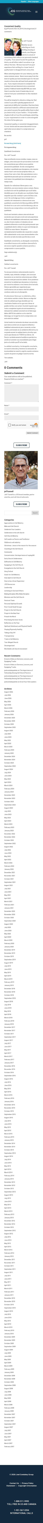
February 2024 (9, 789)
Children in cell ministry (12, 542)
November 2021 (9, 876)
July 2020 (7, 927)
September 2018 (10, 998)
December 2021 (9, 872)
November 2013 (9, 1185)
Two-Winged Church (11, 642)
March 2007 (8, 1443)
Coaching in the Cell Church (13, 549)
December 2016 (9, 1066)
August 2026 (8, 692)
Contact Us (14, 1483)
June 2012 (7, 1240)
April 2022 (7, 859)
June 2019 (7, 969)
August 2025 (8, 730)
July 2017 (7, 1043)
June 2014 (7, 1163)
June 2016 (7, 1085)
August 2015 (8, 1117)
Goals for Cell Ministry (12, 575)
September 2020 (10, 921)
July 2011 (7, 1275)
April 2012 (7, 1246)
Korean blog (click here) (12, 143)
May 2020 (7, 934)
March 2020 (8, 940)
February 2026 (9, 711)
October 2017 (9, 1034)
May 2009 (7, 1359)
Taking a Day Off (9, 633)
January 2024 (9, 792)
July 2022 (7, 850)
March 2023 (8, 824)
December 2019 (9, 950)
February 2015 (9, 1137)
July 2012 (7, 1237)
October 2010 (9, 1305)
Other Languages (33, 1)
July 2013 (7, 1198)
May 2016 (7, 1088)
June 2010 (7, 1317)
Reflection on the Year (12, 623)
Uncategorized (29, 29)
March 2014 (8, 1172)
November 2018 (9, 992)
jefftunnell (9, 29)
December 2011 (9, 1259)
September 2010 (10, 1308)
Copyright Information (27, 1486)
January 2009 (9, 1372)
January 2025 (9, 753)
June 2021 (7, 892)
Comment (8, 383)
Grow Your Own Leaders (28, 682)
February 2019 (9, 982)
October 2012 (9, 1227)
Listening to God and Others (14, 591)
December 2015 (9, 1105)
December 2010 (9, 1298)
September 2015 (10, 1114)
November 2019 (9, 953)
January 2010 (9, 1334)
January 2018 (9, 1024)
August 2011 (8, 1272)
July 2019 (7, 966)
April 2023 (7, 821)
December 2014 (9, 1143)
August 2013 (8, 1195)
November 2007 (9, 1417)
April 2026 (7, 705)
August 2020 (8, 924)
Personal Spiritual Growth (13, 604)
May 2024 (7, 779)
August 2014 (8, 1156)
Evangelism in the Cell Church (14, 568)
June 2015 (7, 1124)
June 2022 (7, 853)
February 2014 (9, 1175)
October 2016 (9, 1072)
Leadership (8, 587)
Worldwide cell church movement (15, 649)
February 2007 (9, 1446)
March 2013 (8, 1211)
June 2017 (7, 1046)
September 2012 (10, 1230)
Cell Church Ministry (11, 536)
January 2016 (9, 1101)
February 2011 (9, 1292)
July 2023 (7, 811)
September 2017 (10, 1037)
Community (8, 552)
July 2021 (7, 888)
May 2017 (7, 1050)
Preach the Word (10, 616)
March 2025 (8, 747)
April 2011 (7, 1285)
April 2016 (7, 1092)
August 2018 (8, 1001)
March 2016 (8, 1095)
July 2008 (7, 1392)
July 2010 (7, 1314)
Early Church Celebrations (13, 558)
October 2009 (9, 1343)
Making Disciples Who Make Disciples (16, 594)
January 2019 (9, 985)
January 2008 (9, 1411)
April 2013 (7, 1208)
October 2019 (9, 956)
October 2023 (9, 801)
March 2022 (8, 863)
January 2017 (9, 1063)
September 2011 (10, 1269)
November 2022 (9, 837)
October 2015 (9, 1111)
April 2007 (7, 1440)
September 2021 (10, 882)
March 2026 (8, 708)
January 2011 (9, 1295)
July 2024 (7, 772)
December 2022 (9, 834)
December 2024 (9, 756)
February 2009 (9, 1369)
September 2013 (10, 1192)
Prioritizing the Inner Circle (13, 620)
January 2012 (9, 1256)
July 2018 (7, 1005)
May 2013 (7, 1204)
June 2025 (7, 737)
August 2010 (8, 1311)
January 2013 (9, 1217)
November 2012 (9, 1224)
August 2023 (8, 808)
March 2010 (8, 1327)
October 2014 (9, 1150)
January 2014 (9, 1179)
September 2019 (10, 959)
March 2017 (8, 1056)
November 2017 (9, 1030)
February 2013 (9, 1214)
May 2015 (7, 1127)
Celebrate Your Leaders (12, 529)
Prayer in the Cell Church (12, 610)
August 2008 (8, 1388)
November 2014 (9, 1146)
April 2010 (7, 1324)
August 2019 (8, 963)
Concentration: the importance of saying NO (19, 555)
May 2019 (7, 972)
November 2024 (9, 759)
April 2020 (7, 937)
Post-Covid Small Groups (13, 607)
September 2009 (10, 1346)
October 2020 (9, 917)
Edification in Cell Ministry (13, 562)
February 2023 (9, 827)
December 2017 (9, 1027)
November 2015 (9, 1108)
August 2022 (8, 847)
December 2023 (9, 795)
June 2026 (7, 698)
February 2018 (9, 1021)
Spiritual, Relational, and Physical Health (18, 626)
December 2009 (9, 1337)
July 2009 (7, 1353)
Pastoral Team (9, 600)
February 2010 (9, 1330)
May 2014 (7, 1166)
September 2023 (10, 805)
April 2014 (7, 1169)
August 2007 (8, 1427)
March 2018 (8, 1017)
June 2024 (7, 776)
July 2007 (7, 1430)
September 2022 (10, 843)
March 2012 (8, 1250)
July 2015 (7, 1121)
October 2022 (9, 840)
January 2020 (9, 947)
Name (6, 405)
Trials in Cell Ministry (11, 639)
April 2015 (7, 1130)
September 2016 (10, 1075)
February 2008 (9, 1408)
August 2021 (8, 885)
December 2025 (9, 718)
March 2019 (8, 979)
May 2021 (7, 895)
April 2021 (7, 898)
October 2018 (9, 995)
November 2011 (9, 1263)
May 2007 (7, 1437)
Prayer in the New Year (12, 613)
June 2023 (7, 814)
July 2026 (7, 695)
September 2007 (10, 1424)
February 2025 (9, 750)
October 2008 (9, 1382)
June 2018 (7, 1008)
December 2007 (9, 1414)
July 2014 (7, 1159)
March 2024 (8, 785)
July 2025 (7, 734)
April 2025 (7, 743)
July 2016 (7, 1082)
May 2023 (7, 818)
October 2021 (9, 879)
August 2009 (8, 1350)
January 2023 (9, 830)
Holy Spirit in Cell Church (12, 578)
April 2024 (7, 782)
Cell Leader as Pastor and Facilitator (17, 539)
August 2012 (8, 1234)
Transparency (9, 636)
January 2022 (9, 869)
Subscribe (21, 445)
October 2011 (9, 1266)
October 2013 (9, 1188)
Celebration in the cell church (14, 533)
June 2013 (7, 1201)
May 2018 (7, 1011)
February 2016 (9, 1098)
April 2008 (7, 1401)
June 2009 (7, 1356)
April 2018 (7, 1014)
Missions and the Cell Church (14, 597)
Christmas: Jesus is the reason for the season (20, 545)
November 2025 (9, 721)
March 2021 (8, 901)
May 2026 (7, 701)
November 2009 (9, 1340)
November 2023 (9, 798)
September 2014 (10, 1153)
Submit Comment (32, 433)
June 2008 (7, 1395)
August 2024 (8, 769)
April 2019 (7, 976)
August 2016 (8, 1079)
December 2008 (9, 1376)
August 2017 (8, 1040)
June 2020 (7, 930)
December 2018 (9, 988)
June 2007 (7, 1434)
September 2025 (10, 727)
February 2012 (9, 1253)
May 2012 (7, 1243)
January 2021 (9, 908)
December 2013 (9, 1182)
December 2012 (9, 1221)
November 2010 (9, 1301)
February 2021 (9, 905)
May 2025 (7, 740)
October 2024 (9, 763)
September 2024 (10, 766)
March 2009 (8, 1366)
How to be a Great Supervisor (14, 581)
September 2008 (10, 1385)
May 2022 (7, 856)
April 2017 (7, 1053)
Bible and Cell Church (11, 526)
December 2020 (9, 911)
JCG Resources (9, 584)
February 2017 (9, 1059)
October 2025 (9, 724)
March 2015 (8, 1134)
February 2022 (9, 866)
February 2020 (9, 943)
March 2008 (8, 1405)
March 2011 (8, 1288)
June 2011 (7, 1279)
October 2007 (9, 1421)
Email (6, 414)
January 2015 (9, 1140)
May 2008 (7, 1398)
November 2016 (9, 1069)
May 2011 (7, 1282)
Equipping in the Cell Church (13, 565)
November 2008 (9, 1379)
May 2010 (7, 1321)
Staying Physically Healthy (13, 629)
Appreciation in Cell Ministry (13, 523)
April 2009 (7, 1363)
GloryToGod (8, 571)
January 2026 (9, 714)
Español (23, 1)
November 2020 (9, 914)
